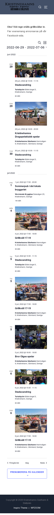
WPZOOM (35, 508)
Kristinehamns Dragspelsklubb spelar (27, 134)
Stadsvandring (23, 84)
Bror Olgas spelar (24, 356)
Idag (27, 463)
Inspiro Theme (20, 508)
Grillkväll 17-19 (23, 237)
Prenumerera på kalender (27, 472)
